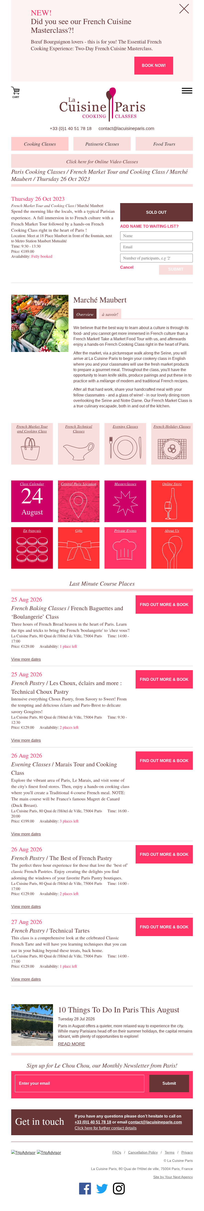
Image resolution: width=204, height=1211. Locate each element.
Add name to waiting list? (149, 226)
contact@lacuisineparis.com (126, 128)
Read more (71, 1043)
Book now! (154, 65)
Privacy (187, 1152)
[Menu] (187, 91)
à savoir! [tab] (110, 314)
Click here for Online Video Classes (102, 161)
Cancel (126, 267)
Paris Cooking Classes (39, 171)
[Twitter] (102, 1189)
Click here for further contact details (106, 1128)
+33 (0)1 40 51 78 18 (71, 128)
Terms (169, 1152)
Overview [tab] (85, 314)
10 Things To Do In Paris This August (118, 1009)
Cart (15, 97)
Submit (176, 269)
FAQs (116, 1152)
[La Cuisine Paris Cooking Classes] (102, 104)
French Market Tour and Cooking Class (118, 171)
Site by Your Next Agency (173, 1177)
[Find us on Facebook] (85, 1189)
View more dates (26, 659)
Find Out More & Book (164, 605)
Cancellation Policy (143, 1152)
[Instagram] (119, 1189)
